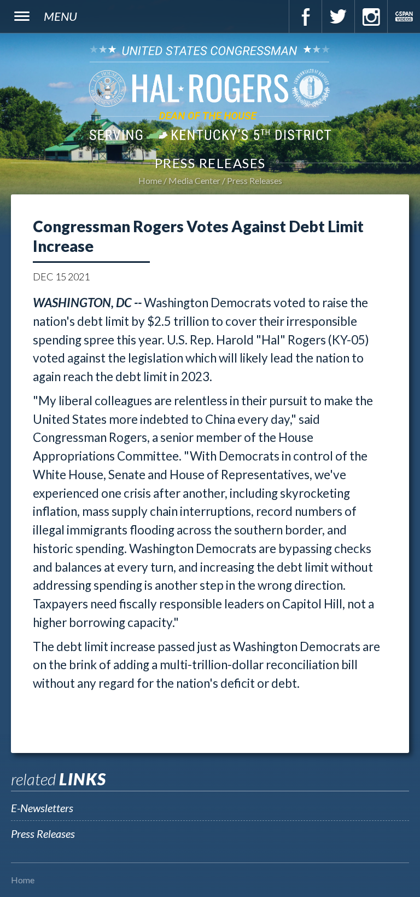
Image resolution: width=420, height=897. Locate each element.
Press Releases (254, 180)
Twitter (338, 16)
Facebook (305, 16)
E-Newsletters (42, 807)
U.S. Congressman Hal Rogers (210, 92)
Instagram (370, 16)
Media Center (194, 180)
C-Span (403, 16)
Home (150, 180)
